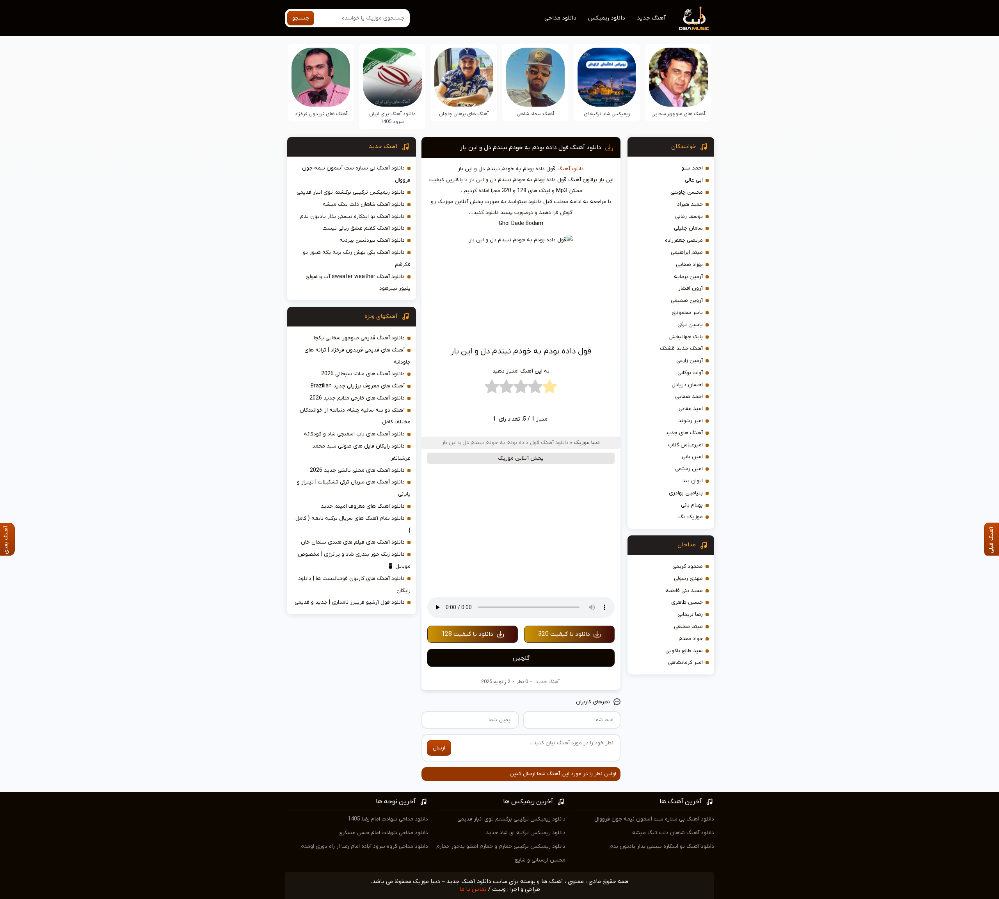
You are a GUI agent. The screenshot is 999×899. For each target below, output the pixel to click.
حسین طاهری (687, 602)
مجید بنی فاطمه (684, 590)
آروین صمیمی (687, 300)
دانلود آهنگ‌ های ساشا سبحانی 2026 (363, 374)
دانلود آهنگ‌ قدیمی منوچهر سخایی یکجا (359, 338)
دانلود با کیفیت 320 (564, 634)
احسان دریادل (687, 385)
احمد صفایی (689, 396)
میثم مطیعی (688, 626)
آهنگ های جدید (684, 433)
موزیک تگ (690, 517)
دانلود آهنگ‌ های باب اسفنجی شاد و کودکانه (354, 434)
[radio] (549, 388)
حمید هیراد (690, 204)
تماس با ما (473, 889)
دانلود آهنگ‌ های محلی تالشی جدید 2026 (357, 470)
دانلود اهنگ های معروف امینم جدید (363, 506)
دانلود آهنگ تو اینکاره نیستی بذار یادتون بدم (352, 216)
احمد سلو (692, 168)
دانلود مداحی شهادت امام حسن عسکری (383, 833)
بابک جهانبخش (685, 337)
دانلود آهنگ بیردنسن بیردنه (372, 240)
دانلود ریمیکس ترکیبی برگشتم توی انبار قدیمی (351, 192)
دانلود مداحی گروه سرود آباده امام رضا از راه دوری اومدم (364, 846)
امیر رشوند (690, 421)
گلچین (521, 658)
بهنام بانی (692, 505)
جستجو (300, 18)
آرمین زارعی (689, 360)
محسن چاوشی (686, 192)
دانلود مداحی (560, 18)
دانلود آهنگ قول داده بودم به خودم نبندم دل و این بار (530, 148)
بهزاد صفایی (689, 264)
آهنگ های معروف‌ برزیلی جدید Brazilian (358, 386)
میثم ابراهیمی (687, 252)
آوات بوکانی (690, 372)
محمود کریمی (687, 566)
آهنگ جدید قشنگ (681, 348)
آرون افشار (690, 288)
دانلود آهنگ (570, 169)
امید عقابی (691, 408)
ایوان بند (692, 481)
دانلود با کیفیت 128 (467, 634)
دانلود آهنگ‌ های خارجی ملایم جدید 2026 (357, 398)
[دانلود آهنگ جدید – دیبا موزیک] (694, 17)
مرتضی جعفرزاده (684, 240)
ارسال (439, 748)
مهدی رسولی (688, 578)
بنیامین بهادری (686, 493)
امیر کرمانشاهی (685, 662)
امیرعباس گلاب (685, 445)
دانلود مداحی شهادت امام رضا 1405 (388, 819)
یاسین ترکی (690, 324)
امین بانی (692, 456)
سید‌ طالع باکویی (684, 651)
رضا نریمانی (690, 614)
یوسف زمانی (689, 216)
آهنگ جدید (651, 18)
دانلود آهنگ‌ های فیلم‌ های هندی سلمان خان (353, 542)
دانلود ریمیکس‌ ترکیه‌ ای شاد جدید (525, 833)
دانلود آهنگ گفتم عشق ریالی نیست (363, 228)
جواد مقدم (691, 638)
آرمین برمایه (688, 276)
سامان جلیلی (688, 228)
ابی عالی (694, 180)
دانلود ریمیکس (606, 18)
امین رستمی (689, 469)
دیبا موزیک (587, 442)
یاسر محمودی (687, 312)
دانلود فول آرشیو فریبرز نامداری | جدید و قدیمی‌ (350, 602)
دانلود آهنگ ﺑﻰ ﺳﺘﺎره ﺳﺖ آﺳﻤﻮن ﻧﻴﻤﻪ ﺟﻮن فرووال (654, 819)
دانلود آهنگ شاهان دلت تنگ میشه (364, 204)
